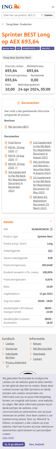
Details (8, 222)
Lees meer (8, 437)
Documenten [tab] (29, 103)
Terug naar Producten (19, 24)
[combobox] (20, 15)
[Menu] (53, 7)
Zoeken (48, 15)
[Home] (11, 7)
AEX (50, 250)
